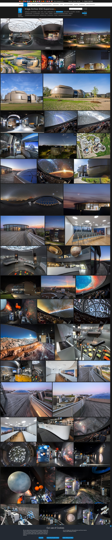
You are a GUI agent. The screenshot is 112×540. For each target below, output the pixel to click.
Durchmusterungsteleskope (64, 15)
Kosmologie (50, 11)
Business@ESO (82, 4)
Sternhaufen (50, 15)
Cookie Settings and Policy (68, 537)
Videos (29, 4)
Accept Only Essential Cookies (53, 537)
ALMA (39, 11)
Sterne (55, 15)
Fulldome (73, 11)
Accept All (41, 537)
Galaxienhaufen (28, 13)
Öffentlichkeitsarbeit (68, 4)
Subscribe (70, 1)
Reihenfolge (84, 13)
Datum (85, 14)
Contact (74, 1)
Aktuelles (34, 4)
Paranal (51, 13)
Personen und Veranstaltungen (61, 13)
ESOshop (38, 4)
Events (61, 4)
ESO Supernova (59, 11)
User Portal (90, 1)
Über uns (21, 4)
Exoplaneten (66, 11)
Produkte (76, 4)
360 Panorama (33, 11)
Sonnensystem (43, 15)
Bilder (25, 4)
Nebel (46, 13)
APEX (42, 11)
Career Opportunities (90, 4)
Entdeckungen (56, 4)
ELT (54, 11)
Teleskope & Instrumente (47, 4)
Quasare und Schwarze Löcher (32, 15)
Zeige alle (27, 11)
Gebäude (70, 13)
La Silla (42, 13)
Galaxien (78, 11)
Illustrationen (36, 13)
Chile (45, 11)
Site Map (78, 1)
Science (85, 1)
